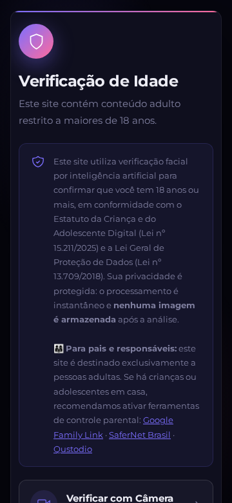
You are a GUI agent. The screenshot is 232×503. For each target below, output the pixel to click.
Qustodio (72, 449)
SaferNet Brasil (140, 434)
